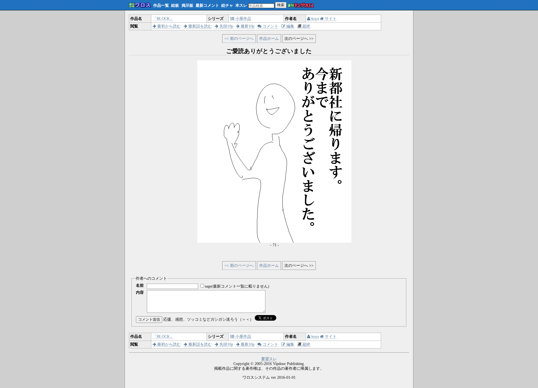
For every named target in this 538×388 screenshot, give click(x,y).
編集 (289, 26)
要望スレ (269, 359)
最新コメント (207, 5)
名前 (140, 285)
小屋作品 (242, 19)
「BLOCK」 (163, 19)
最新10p (247, 26)
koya (314, 19)
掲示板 (187, 5)
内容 (140, 292)
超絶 (306, 26)
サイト (330, 19)
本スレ (241, 5)
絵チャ (227, 5)
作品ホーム (269, 38)
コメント (269, 26)
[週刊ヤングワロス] (300, 6)
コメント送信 (149, 319)
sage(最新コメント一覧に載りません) (237, 286)
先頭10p (225, 26)
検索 (280, 5)
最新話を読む (199, 26)
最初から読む (168, 26)
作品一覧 (161, 5)
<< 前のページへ (239, 38)
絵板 (175, 5)
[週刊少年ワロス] (140, 5)
